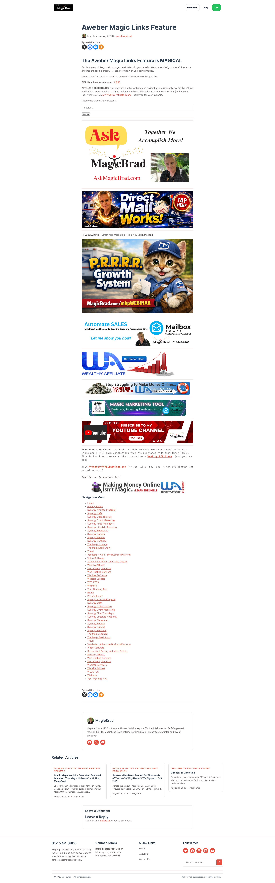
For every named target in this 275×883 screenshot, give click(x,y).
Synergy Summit (96, 537)
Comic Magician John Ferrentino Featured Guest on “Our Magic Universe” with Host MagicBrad (77, 778)
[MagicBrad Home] (63, 7)
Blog (206, 7)
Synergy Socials (96, 534)
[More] (101, 47)
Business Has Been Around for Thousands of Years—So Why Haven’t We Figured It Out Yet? (137, 778)
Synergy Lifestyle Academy (102, 527)
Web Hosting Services (99, 568)
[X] (84, 47)
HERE (117, 82)
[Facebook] (90, 47)
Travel (90, 551)
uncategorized (124, 36)
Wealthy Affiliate (160, 456)
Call (216, 7)
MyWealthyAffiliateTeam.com (107, 466)
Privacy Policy (95, 506)
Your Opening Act (97, 589)
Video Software (95, 558)
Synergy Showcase (97, 530)
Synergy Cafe (94, 513)
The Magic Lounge (97, 544)
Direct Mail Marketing (183, 772)
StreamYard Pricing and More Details (107, 561)
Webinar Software (97, 575)
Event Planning (79, 768)
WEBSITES (93, 582)
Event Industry (62, 768)
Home (90, 503)
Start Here (192, 7)
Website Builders (96, 578)
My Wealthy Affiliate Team (116, 94)
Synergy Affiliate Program (101, 509)
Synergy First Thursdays (100, 523)
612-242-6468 (64, 843)
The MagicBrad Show (98, 547)
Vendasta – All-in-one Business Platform (109, 554)
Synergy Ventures (96, 540)
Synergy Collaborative (99, 516)
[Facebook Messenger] (95, 47)
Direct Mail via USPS (123, 768)
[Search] (219, 862)
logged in (105, 820)
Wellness (92, 585)
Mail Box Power (143, 768)
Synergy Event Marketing (101, 520)
